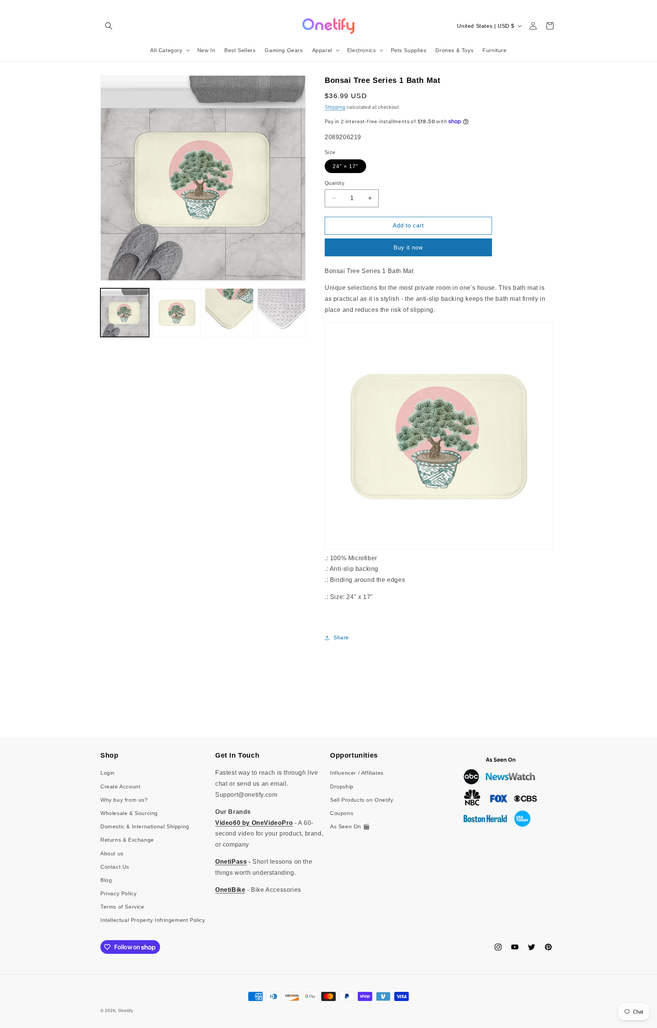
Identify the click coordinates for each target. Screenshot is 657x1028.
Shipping (335, 107)
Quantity (334, 183)
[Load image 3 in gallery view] (229, 312)
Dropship (342, 786)
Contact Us (114, 867)
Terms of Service (122, 907)
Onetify (125, 1010)
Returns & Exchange (127, 840)
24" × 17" (345, 166)
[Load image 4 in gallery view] (281, 312)
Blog (106, 880)
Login (107, 773)
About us (112, 853)
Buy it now (408, 247)
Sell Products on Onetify (361, 800)
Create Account (120, 786)
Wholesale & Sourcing (129, 813)
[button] (108, 25)
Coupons (341, 813)
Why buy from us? (124, 800)
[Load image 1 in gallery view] (124, 312)
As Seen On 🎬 (350, 826)
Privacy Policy (118, 893)
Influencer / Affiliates (357, 773)
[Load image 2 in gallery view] (177, 312)
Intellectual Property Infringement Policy (152, 920)
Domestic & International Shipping (144, 826)
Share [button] (341, 637)
